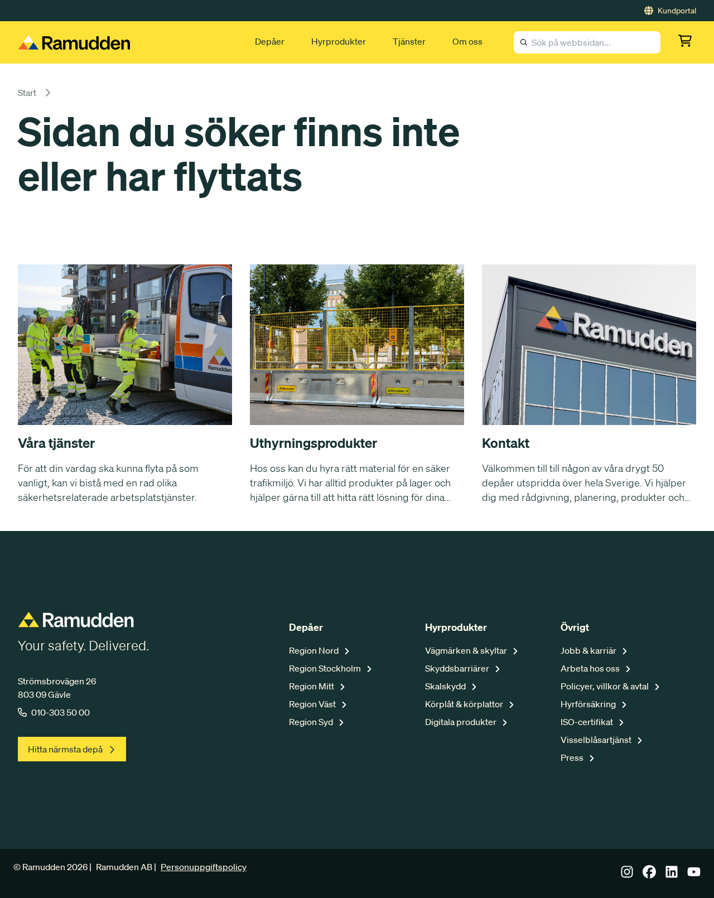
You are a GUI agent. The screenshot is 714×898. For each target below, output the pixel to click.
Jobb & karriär (589, 650)
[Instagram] (627, 875)
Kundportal (677, 11)
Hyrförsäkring (589, 703)
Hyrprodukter (338, 41)
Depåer (269, 41)
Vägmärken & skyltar (467, 650)
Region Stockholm (326, 668)
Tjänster (409, 41)
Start (27, 92)
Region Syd (312, 721)
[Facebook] (649, 875)
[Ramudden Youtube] (694, 875)
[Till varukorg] (687, 42)
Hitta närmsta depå (65, 749)
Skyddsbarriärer (458, 668)
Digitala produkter (461, 721)
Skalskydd (446, 686)
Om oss (467, 41)
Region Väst (313, 703)
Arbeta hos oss (591, 668)
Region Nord (314, 650)
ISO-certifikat (588, 721)
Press (573, 757)
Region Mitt (312, 686)
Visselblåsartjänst (597, 739)
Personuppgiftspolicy (204, 866)
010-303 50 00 (60, 712)
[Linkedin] (671, 875)
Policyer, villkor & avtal (605, 686)
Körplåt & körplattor (465, 703)
